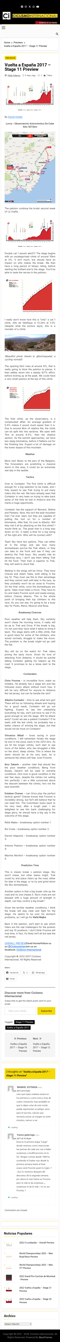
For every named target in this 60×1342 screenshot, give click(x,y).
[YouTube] (38, 7)
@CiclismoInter (16, 946)
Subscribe (46, 1010)
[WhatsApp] (34, 7)
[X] (30, 7)
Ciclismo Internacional (28, 949)
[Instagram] (26, 7)
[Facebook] (22, 7)
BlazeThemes (45, 1337)
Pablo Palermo (14, 75)
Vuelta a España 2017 (18, 1027)
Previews (10, 58)
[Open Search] (57, 34)
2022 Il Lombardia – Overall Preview (36, 1242)
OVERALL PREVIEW (15, 943)
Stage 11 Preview (24, 1022)
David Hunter (15, 116)
